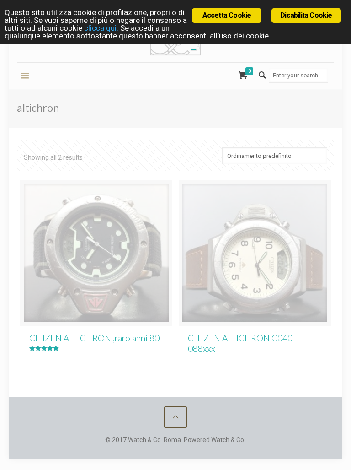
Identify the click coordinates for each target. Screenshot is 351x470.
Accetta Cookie (226, 15)
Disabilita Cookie (306, 15)
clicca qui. (101, 27)
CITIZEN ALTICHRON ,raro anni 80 (94, 338)
